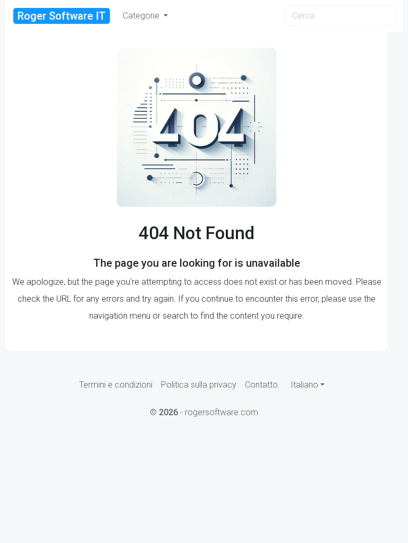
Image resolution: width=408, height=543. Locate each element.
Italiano (304, 385)
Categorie (142, 16)
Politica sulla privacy (198, 385)
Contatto (261, 385)
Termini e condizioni (115, 385)
